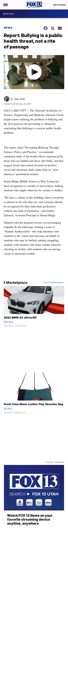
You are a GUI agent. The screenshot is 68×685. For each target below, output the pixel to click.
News (8, 27)
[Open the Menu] (5, 5)
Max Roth (20, 99)
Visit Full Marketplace (53, 282)
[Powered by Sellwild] (59, 462)
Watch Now (58, 5)
